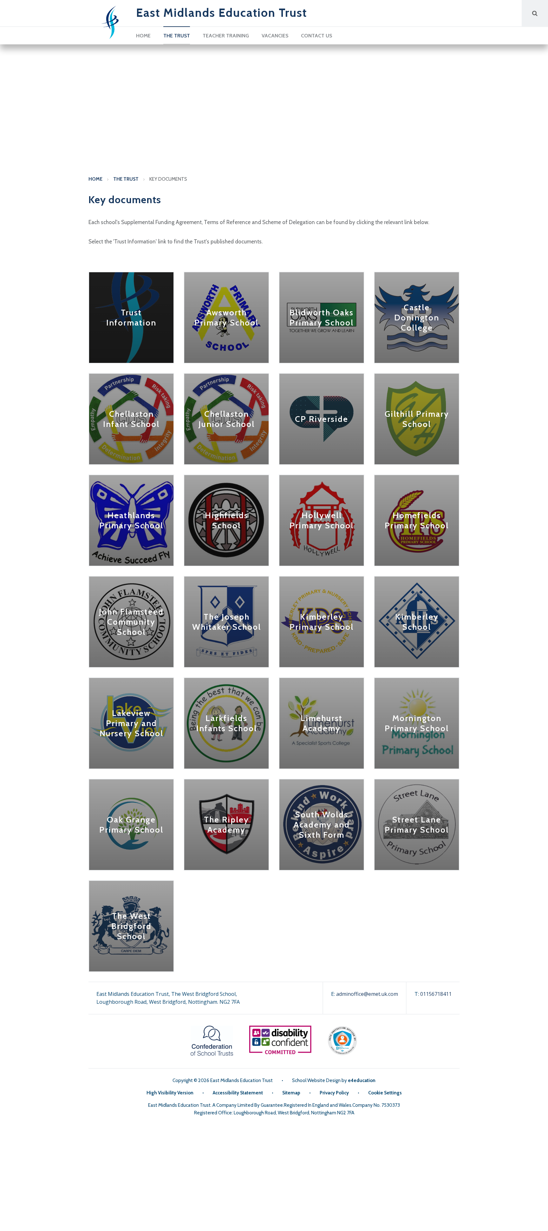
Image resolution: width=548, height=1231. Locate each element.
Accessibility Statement (238, 1093)
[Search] (535, 13)
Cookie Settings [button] (385, 1093)
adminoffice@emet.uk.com (367, 993)
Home (95, 179)
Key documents (168, 179)
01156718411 (436, 993)
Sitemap (291, 1093)
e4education (361, 1080)
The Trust (126, 179)
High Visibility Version (170, 1093)
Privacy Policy (334, 1093)
